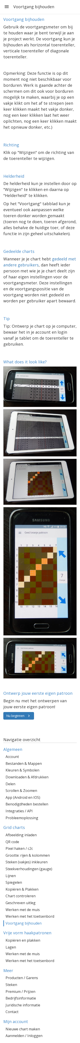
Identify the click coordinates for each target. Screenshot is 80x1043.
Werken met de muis (23, 909)
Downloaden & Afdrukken (27, 777)
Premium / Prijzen (20, 991)
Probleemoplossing (22, 817)
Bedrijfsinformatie (21, 998)
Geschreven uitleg (21, 902)
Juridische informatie (23, 1005)
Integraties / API (19, 811)
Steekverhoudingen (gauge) (29, 868)
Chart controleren (21, 895)
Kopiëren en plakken (23, 940)
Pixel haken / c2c (19, 848)
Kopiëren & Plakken (22, 889)
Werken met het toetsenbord (30, 916)
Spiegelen (14, 882)
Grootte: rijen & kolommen (28, 855)
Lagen (11, 947)
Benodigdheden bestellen (27, 804)
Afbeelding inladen (21, 834)
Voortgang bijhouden (24, 923)
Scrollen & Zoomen (21, 790)
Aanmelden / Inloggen (24, 1035)
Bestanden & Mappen (24, 763)
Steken (11, 984)
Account (12, 756)
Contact (12, 1011)
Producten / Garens (22, 977)
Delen (10, 783)
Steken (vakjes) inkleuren (27, 862)
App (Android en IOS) (23, 797)
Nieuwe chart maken (23, 1029)
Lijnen (11, 875)
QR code (12, 841)
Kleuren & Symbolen (22, 770)
